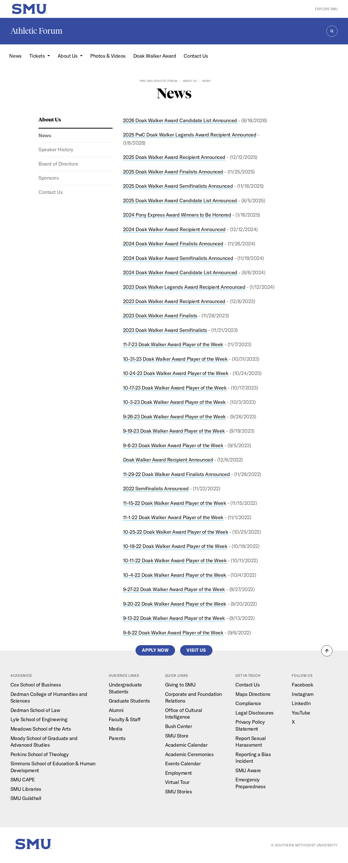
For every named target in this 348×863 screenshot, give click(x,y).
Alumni (116, 710)
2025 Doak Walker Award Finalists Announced (173, 171)
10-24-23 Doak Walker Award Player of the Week (176, 373)
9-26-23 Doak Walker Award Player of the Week (174, 416)
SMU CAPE (22, 779)
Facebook (302, 684)
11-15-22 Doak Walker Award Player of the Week (174, 503)
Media (116, 729)
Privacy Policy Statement (250, 725)
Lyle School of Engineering (38, 719)
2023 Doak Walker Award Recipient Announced (174, 301)
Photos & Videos (108, 56)
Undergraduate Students (125, 688)
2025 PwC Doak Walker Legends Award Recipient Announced (189, 134)
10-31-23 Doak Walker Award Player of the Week (175, 359)
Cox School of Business (35, 684)
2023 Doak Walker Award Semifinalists (165, 330)
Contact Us (196, 56)
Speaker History (55, 149)
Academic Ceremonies (189, 754)
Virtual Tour (177, 782)
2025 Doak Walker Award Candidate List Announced (180, 200)
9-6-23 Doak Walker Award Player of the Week (173, 445)
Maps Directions (253, 694)
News (15, 56)
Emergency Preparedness (250, 783)
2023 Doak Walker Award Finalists (160, 315)
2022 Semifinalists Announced (156, 488)
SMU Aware (248, 770)
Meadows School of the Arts (40, 729)
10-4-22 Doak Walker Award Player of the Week (174, 575)
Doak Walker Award (154, 56)
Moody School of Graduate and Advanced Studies (43, 741)
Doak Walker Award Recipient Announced (168, 459)
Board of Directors (58, 163)
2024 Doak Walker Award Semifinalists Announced (178, 258)
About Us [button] (68, 56)
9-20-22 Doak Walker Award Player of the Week (174, 604)
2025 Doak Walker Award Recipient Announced (174, 157)
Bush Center (178, 726)
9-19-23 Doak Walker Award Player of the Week (174, 431)
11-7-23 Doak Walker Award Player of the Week (173, 344)
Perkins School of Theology (39, 754)
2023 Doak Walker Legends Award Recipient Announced (184, 287)
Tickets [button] (37, 56)
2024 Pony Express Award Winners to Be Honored (177, 214)
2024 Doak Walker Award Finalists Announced (173, 243)
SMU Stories (178, 791)
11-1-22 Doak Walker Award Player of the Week (173, 517)
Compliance (248, 703)
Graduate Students (129, 700)
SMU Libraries (25, 789)
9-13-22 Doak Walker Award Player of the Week (174, 618)
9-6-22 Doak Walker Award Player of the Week (173, 632)
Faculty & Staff (125, 719)
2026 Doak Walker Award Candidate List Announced (180, 120)
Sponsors (48, 177)
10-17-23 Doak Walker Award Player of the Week (175, 387)
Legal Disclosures (254, 712)
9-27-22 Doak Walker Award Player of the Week (174, 589)
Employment (178, 773)
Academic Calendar (186, 745)
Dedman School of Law (35, 710)
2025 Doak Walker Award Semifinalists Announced (178, 186)
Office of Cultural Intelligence (183, 713)
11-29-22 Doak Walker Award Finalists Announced (176, 474)
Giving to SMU (180, 684)
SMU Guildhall (25, 798)
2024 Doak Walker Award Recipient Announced (174, 229)
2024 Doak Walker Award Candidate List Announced (180, 272)
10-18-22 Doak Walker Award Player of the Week (175, 546)
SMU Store (177, 735)
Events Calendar (183, 763)
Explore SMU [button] (326, 9)
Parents (117, 738)
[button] (326, 650)
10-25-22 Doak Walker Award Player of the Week (175, 532)
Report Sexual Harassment (250, 741)
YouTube (301, 712)
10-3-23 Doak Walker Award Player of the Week (174, 402)
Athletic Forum (36, 31)
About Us (190, 81)
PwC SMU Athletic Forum (158, 81)
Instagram (303, 694)
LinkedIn (301, 703)
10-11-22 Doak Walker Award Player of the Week (175, 560)
